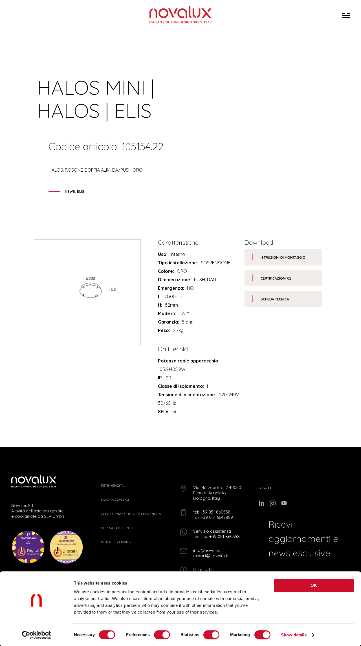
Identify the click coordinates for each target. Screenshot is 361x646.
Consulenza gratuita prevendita (131, 514)
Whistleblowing (116, 542)
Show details (294, 634)
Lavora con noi (115, 500)
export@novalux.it (210, 555)
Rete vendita (112, 486)
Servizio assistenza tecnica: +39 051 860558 (216, 533)
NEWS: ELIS (74, 191)
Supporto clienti (116, 528)
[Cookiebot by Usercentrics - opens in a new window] (36, 635)
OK (314, 585)
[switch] (162, 634)
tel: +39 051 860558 (211, 512)
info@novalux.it (208, 550)
